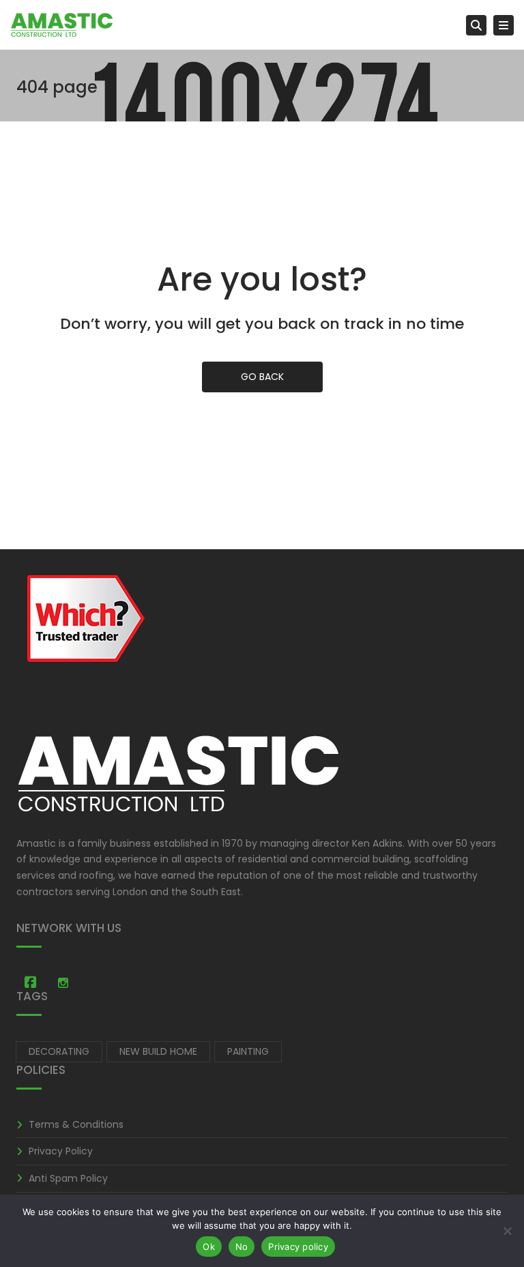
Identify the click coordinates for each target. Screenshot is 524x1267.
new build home (158, 1051)
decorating (59, 1051)
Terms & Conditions (76, 1124)
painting (248, 1051)
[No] (507, 1231)
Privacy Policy (61, 1151)
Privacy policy (298, 1246)
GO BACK (262, 376)
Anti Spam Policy (68, 1178)
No (241, 1246)
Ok (209, 1246)
